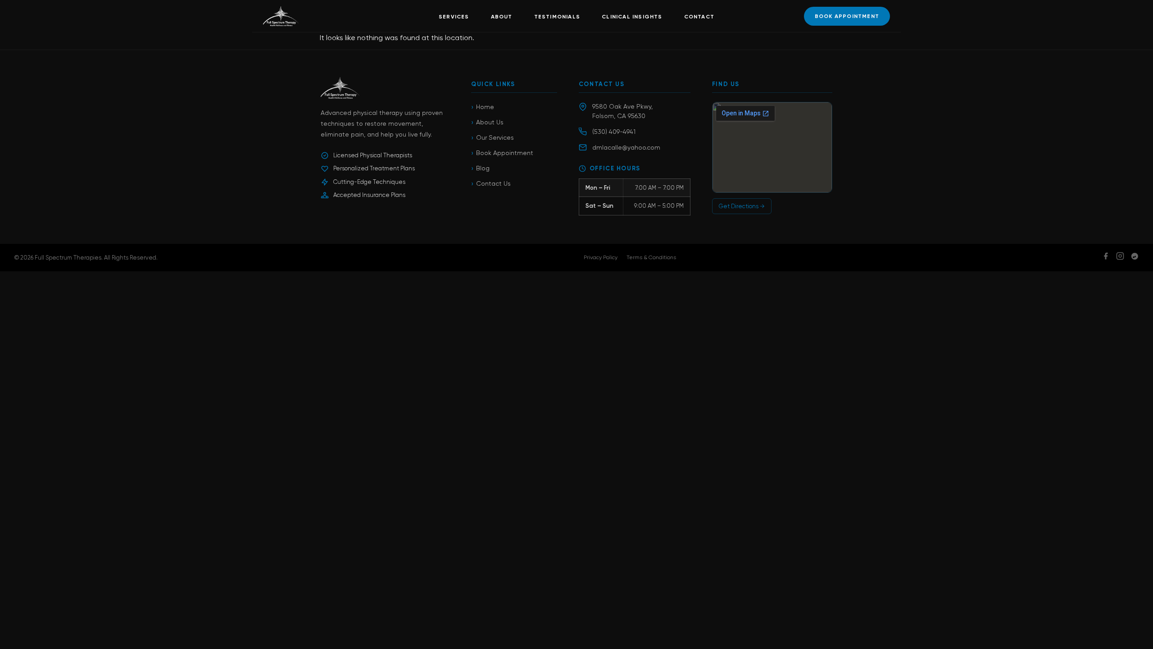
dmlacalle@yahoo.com (626, 147)
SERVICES (454, 17)
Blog (480, 168)
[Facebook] (1106, 257)
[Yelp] (1134, 257)
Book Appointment (502, 153)
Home (482, 107)
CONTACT (699, 17)
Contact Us (491, 183)
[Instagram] (1120, 257)
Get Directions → (742, 206)
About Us (487, 122)
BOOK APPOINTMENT (847, 16)
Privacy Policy (600, 257)
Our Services (492, 137)
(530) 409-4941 (614, 131)
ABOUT (502, 17)
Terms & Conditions (651, 257)
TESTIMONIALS (557, 17)
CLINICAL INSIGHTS (632, 17)
